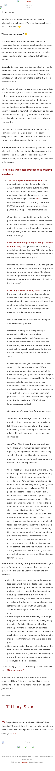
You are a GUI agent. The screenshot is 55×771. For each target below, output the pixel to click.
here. (15, 733)
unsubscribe (24, 762)
